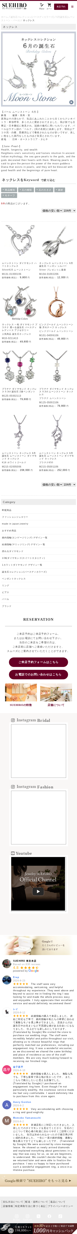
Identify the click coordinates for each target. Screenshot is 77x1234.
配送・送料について (36, 1201)
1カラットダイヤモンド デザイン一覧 (22, 565)
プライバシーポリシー (60, 1206)
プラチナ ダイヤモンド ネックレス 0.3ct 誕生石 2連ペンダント (19, 390)
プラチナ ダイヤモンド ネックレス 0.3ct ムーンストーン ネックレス (56, 392)
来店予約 (61, 6)
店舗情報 (8, 1206)
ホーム (4, 17)
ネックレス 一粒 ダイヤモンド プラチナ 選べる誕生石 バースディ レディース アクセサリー (20, 327)
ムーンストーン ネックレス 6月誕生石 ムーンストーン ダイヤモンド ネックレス (19, 456)
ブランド (6, 606)
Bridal (16, 1219)
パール (5, 599)
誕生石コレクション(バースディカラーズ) (32, 17)
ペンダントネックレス (14, 578)
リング (5, 585)
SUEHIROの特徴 (21, 705)
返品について (58, 1201)
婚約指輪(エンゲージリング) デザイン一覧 (24, 537)
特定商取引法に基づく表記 (30, 1206)
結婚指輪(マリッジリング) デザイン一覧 (23, 544)
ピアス (5, 592)
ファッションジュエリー (15, 517)
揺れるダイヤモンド (12, 551)
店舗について (56, 705)
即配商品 (6, 510)
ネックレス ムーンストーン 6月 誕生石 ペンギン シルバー (56, 264)
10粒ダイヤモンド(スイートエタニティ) (23, 558)
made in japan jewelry (15, 524)
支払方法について (13, 1201)
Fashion (27, 1219)
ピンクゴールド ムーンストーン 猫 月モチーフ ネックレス (56, 326)
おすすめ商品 (9, 530)
